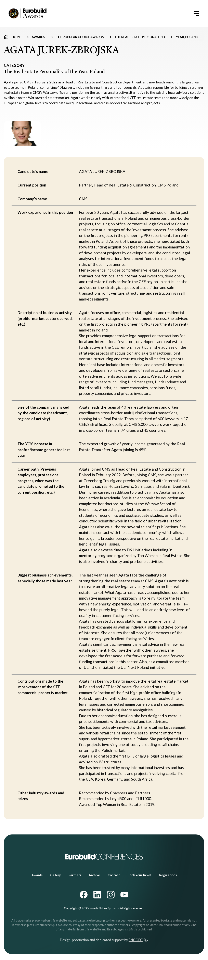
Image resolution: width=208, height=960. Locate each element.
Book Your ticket (140, 875)
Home (16, 37)
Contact (114, 875)
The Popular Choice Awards (80, 37)
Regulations (168, 875)
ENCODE (136, 940)
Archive (94, 875)
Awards (38, 37)
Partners (74, 875)
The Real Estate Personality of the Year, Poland (156, 37)
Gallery (55, 875)
